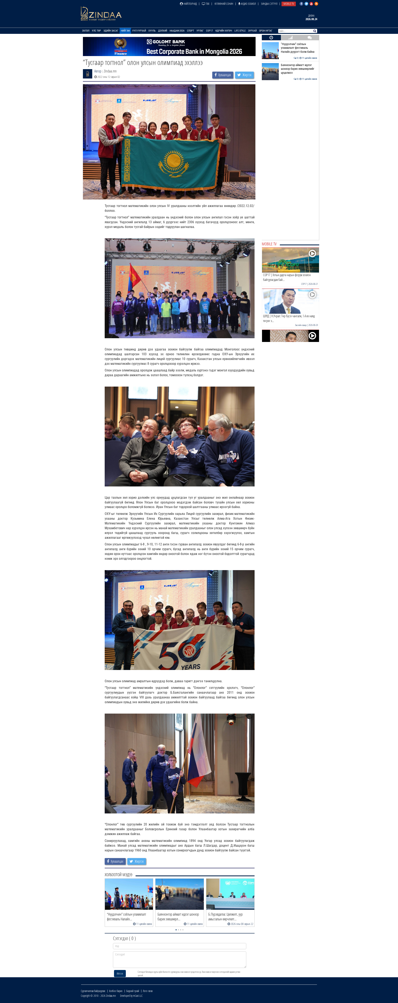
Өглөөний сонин (224, 4)
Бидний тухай (132, 991)
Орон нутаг (265, 30)
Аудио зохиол (248, 4)
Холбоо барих (116, 991)
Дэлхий (162, 30)
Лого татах (148, 991)
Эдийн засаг (110, 30)
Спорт (190, 30)
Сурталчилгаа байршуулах (93, 991)
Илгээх (120, 973)
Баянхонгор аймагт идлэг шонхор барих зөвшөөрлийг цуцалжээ (299, 69)
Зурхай (252, 30)
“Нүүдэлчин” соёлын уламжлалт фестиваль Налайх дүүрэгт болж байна (299, 48)
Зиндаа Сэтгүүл (269, 4)
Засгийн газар (301, 325)
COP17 (209, 30)
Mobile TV (289, 4)
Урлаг (200, 30)
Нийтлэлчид (190, 4)
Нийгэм (125, 30)
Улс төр (96, 30)
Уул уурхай (139, 30)
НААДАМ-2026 (177, 30)
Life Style (240, 30)
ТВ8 (207, 4)
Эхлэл (85, 30)
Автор (97, 71)
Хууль (152, 30)
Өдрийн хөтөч (223, 30)
